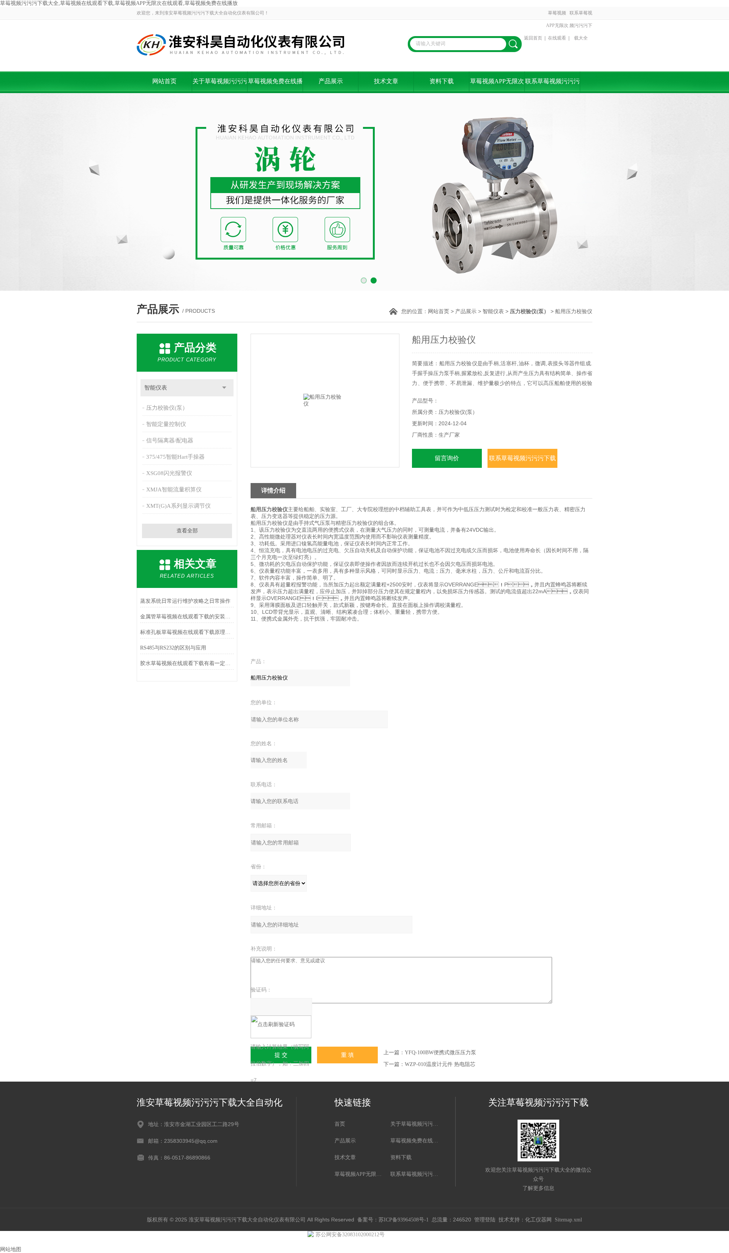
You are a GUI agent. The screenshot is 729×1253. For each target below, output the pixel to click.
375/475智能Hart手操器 (175, 457)
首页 (340, 1124)
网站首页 (164, 81)
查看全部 (187, 531)
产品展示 (331, 81)
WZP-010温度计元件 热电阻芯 (440, 1064)
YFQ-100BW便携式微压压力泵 (440, 1052)
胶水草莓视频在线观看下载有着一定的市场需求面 (187, 663)
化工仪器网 (538, 1220)
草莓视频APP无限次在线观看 (557, 25)
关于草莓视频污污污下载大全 (220, 85)
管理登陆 (484, 1220)
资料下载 (441, 81)
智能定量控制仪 (166, 424)
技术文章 (386, 81)
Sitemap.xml (568, 1220)
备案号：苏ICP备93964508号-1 (393, 1220)
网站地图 (10, 1249)
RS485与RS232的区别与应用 (173, 648)
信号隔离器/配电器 (169, 440)
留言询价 (447, 458)
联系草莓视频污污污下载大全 (581, 25)
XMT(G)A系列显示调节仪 (178, 506)
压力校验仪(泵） (167, 408)
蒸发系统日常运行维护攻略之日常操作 (185, 601)
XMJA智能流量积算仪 (174, 489)
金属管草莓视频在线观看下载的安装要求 (187, 616)
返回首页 (533, 38)
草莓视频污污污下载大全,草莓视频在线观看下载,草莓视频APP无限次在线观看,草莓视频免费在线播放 (119, 3)
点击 (224, 387)
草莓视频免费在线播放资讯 (275, 85)
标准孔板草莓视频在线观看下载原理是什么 (187, 632)
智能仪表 (493, 311)
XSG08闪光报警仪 (169, 473)
